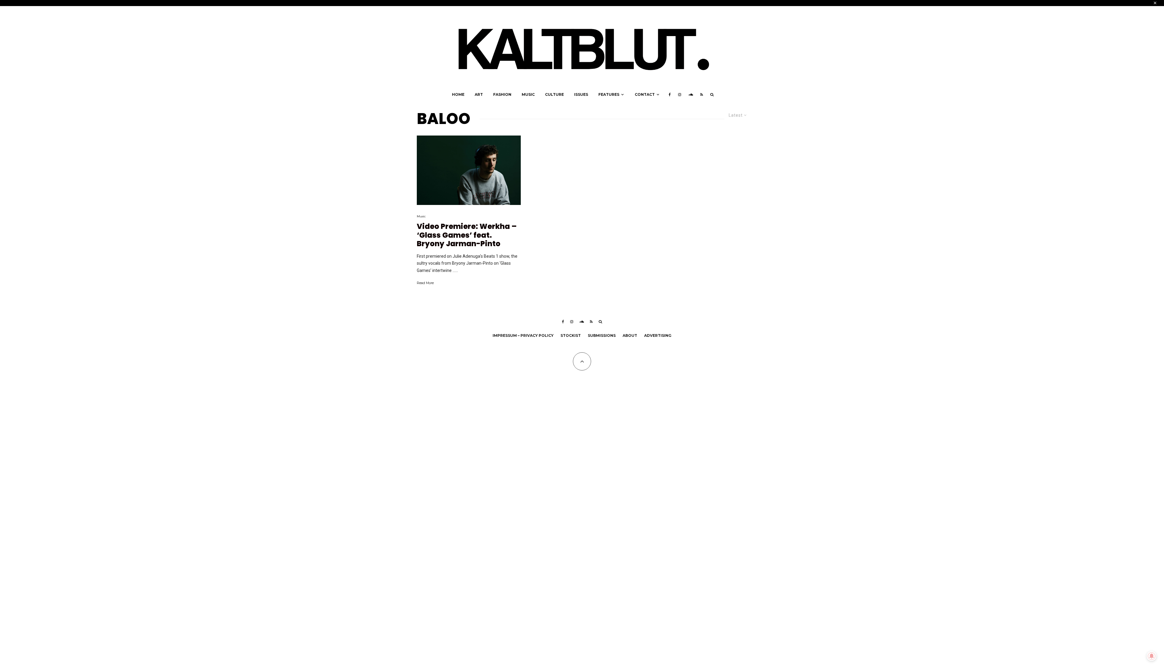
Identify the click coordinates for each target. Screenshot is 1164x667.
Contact (645, 94)
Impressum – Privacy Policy (523, 335)
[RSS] (702, 94)
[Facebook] (669, 94)
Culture (554, 94)
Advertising (657, 335)
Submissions (602, 335)
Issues (581, 94)
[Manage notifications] (1151, 656)
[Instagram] (679, 94)
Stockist (570, 335)
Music (528, 94)
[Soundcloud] (691, 94)
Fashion (502, 94)
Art (479, 94)
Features (608, 94)
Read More (425, 283)
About (630, 335)
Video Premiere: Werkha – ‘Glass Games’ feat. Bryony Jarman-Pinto (467, 235)
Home (458, 94)
